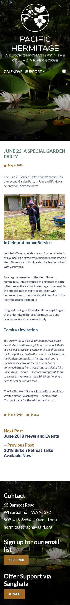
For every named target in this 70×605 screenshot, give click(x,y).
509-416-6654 (17, 519)
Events (35, 414)
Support (33, 71)
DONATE (14, 594)
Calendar (13, 71)
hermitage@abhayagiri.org (28, 527)
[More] (64, 71)
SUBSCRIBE (16, 560)
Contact (9, 400)
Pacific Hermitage (35, 44)
